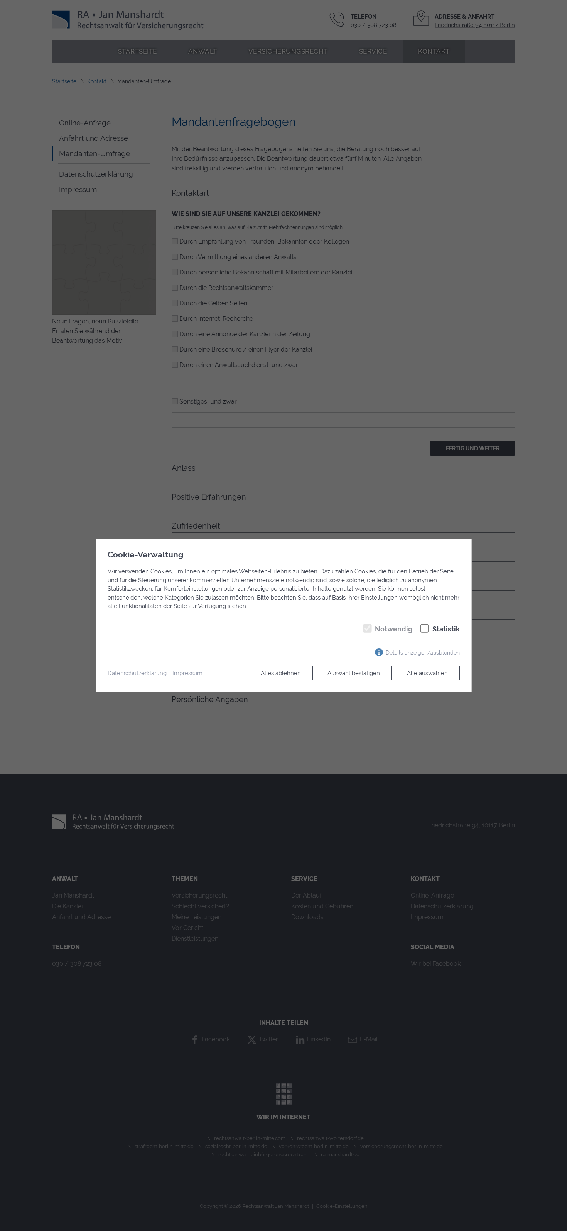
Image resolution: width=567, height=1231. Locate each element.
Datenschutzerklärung (137, 673)
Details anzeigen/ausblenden (422, 652)
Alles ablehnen (281, 673)
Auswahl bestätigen (353, 673)
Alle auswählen (427, 673)
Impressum (187, 673)
